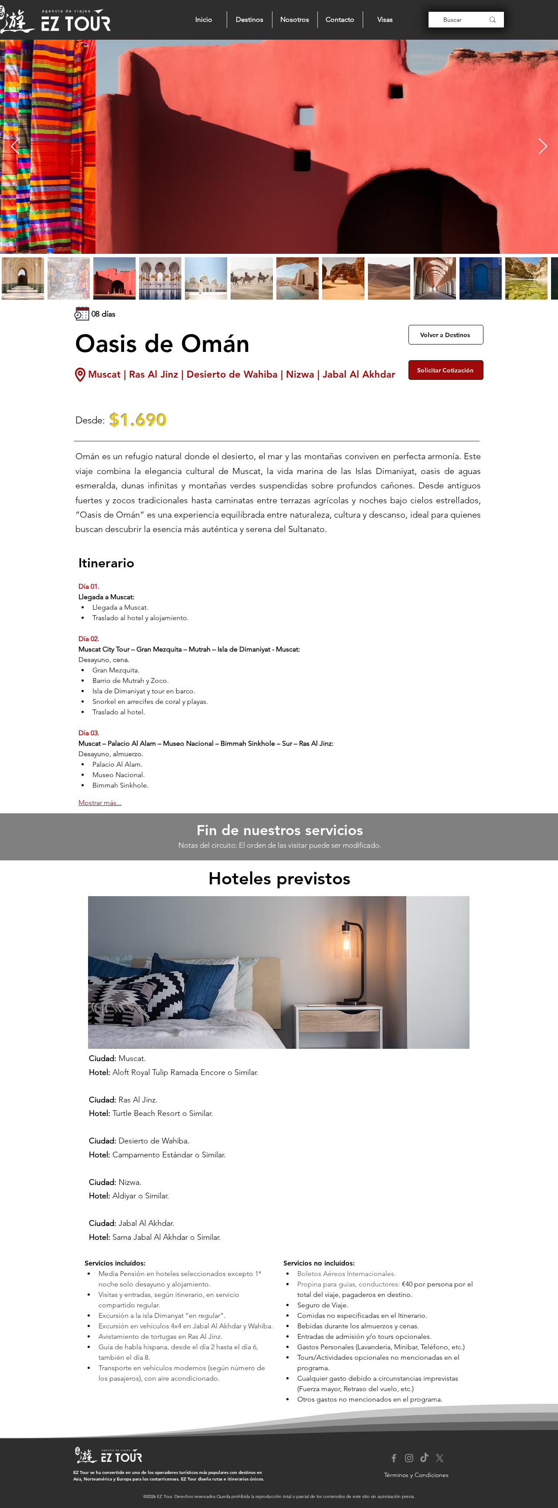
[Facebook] (393, 1458)
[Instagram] (409, 1458)
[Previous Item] (15, 146)
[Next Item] (543, 146)
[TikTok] (424, 1458)
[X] (439, 1458)
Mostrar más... (100, 802)
